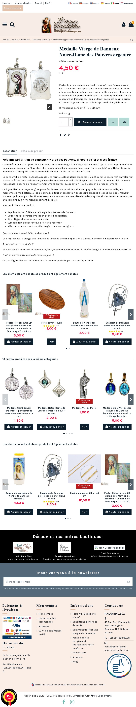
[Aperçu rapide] (32, 294)
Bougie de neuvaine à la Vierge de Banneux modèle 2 (19, 496)
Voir (51, 341)
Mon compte (45, 613)
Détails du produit (32, 150)
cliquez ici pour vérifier (94, 685)
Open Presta (105, 695)
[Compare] (32, 288)
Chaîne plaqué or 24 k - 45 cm (84, 494)
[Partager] (60, 135)
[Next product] (133, 40)
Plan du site (79, 652)
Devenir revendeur (12, 8)
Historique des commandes (47, 620)
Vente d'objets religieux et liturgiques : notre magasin (83, 643)
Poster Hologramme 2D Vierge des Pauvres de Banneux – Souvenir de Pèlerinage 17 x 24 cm (19, 327)
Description (9, 150)
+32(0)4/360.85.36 (119, 637)
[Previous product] (131, 40)
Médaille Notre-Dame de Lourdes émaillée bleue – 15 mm (52, 411)
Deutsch (85, 3)
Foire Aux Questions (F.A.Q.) (84, 615)
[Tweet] (65, 135)
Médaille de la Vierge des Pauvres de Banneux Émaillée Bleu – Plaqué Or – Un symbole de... (117, 412)
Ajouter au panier (93, 121)
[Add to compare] (124, 122)
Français (74, 3)
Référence (65, 61)
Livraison (7, 3)
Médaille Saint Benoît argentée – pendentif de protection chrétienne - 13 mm (19, 412)
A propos (77, 657)
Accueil (38, 3)
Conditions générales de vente (84, 623)
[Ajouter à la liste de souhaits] (113, 122)
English (96, 3)
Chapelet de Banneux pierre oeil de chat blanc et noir (117, 325)
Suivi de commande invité (50, 632)
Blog (47, 3)
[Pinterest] (69, 135)
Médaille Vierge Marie (84, 408)
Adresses (43, 626)
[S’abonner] (129, 581)
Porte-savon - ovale (51, 322)
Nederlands (128, 3)
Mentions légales (23, 3)
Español (106, 3)
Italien (116, 3)
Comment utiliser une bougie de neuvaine (85, 631)
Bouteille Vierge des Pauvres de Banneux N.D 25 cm (84, 325)
